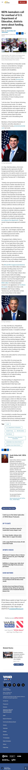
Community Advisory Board (9, 722)
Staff (4, 715)
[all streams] (26, 768)
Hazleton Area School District (13, 445)
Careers (5, 725)
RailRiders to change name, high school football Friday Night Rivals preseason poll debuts (13, 564)
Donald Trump (9, 430)
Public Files (5, 747)
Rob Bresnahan (20, 430)
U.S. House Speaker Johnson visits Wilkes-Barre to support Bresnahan (12, 536)
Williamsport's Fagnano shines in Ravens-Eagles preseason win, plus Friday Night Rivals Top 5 (14, 556)
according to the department (9, 220)
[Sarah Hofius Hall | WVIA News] (4, 458)
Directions (5, 734)
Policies (5, 731)
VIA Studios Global (7, 711)
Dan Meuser (9, 434)
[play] (2, 768)
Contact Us (5, 700)
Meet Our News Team (9, 508)
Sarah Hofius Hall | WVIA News (8, 31)
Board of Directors (7, 718)
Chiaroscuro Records (8, 709)
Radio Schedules (7, 741)
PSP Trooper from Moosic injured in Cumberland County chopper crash (12, 529)
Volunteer (5, 728)
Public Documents (7, 712)
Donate (23, 2)
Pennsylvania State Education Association (15, 438)
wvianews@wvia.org (16, 609)
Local (7, 424)
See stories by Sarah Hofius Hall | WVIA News (17, 498)
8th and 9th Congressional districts (14, 265)
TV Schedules (6, 737)
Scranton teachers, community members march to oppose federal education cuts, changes (18, 656)
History (4, 744)
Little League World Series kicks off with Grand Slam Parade (14, 542)
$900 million (5, 283)
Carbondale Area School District (14, 442)
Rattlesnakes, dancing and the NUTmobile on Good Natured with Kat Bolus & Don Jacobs (14, 579)
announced (19, 79)
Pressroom (5, 704)
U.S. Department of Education (13, 427)
